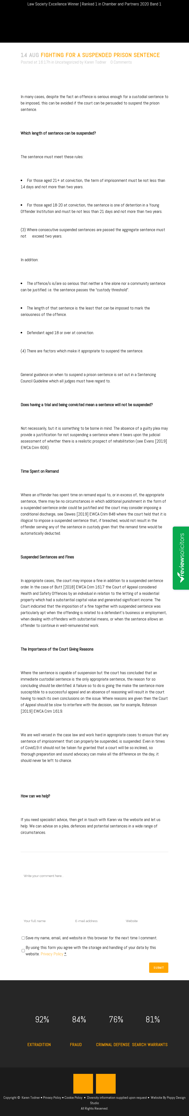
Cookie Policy (73, 1097)
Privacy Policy (52, 954)
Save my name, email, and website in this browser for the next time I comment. (91, 938)
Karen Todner (95, 62)
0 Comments (121, 62)
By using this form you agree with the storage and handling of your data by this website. (91, 950)
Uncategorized (67, 62)
